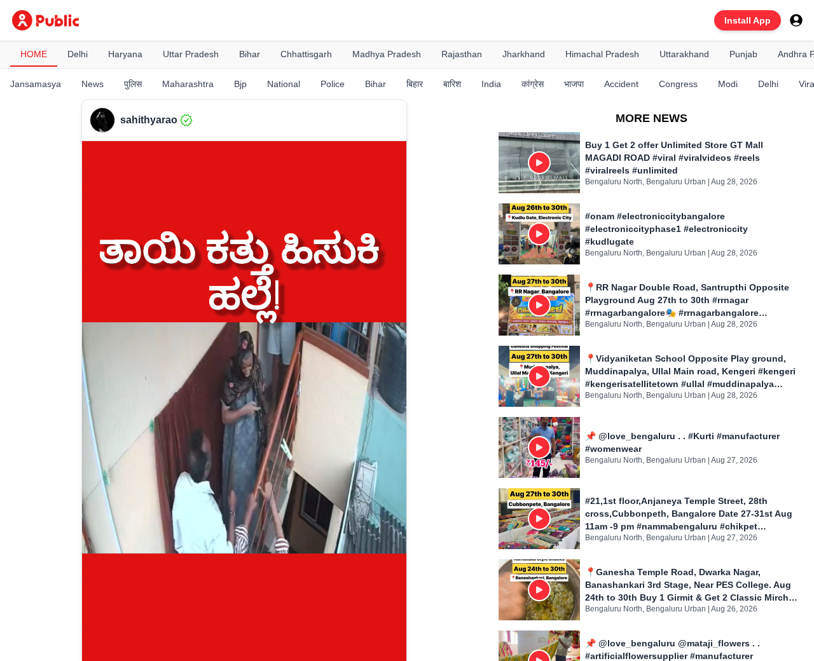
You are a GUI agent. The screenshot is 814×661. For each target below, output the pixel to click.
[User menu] (796, 20)
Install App (747, 20)
